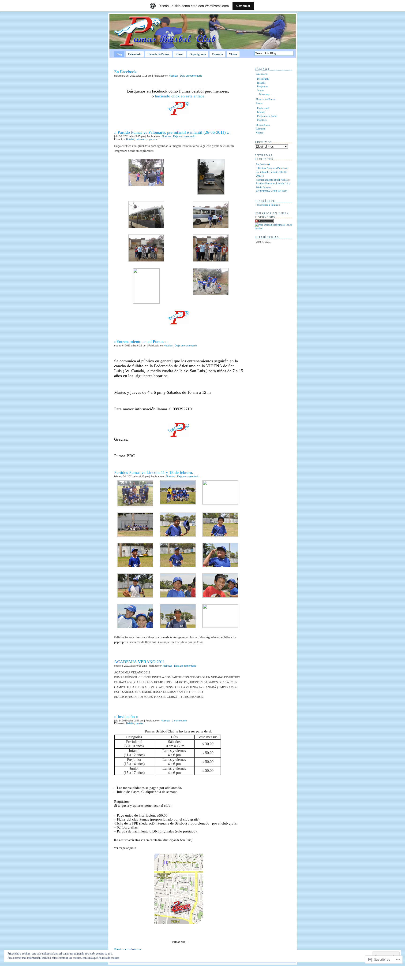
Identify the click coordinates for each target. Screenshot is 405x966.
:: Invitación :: (126, 716)
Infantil (261, 82)
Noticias (173, 75)
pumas (153, 139)
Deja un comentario (191, 75)
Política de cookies (108, 957)
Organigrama (198, 54)
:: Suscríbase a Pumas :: (267, 204)
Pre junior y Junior (267, 116)
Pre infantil (263, 108)
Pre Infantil (263, 78)
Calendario (134, 54)
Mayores (261, 119)
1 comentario (179, 720)
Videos (233, 54)
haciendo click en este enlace (179, 96)
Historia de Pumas (158, 54)
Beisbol (130, 139)
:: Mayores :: (264, 94)
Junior (260, 90)
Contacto (217, 54)
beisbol (258, 228)
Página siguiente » (127, 949)
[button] (146, 172)
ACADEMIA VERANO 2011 (139, 661)
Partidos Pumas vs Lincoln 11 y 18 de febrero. (153, 472)
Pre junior (262, 86)
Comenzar (243, 5)
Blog (119, 54)
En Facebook (125, 71)
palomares (142, 139)
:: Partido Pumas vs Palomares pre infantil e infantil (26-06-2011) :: (171, 132)
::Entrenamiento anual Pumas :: (141, 341)
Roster (180, 54)
